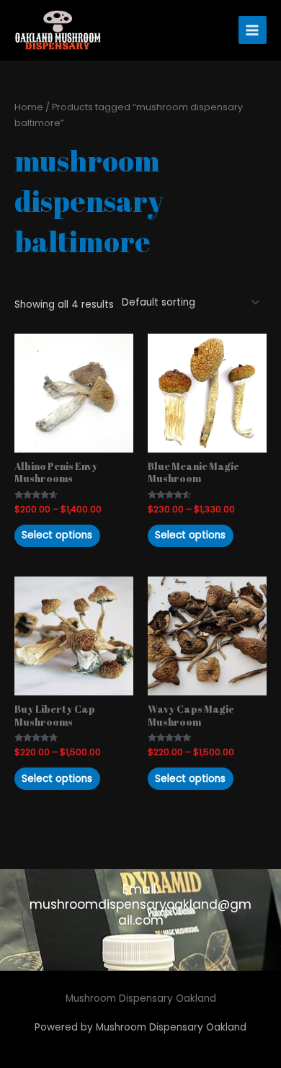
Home (28, 107)
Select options (57, 535)
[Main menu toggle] (252, 30)
